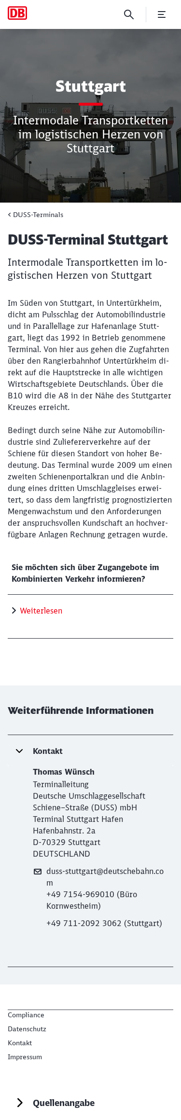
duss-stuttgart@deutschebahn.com (105, 877)
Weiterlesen (41, 610)
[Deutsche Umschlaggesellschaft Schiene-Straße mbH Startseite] (17, 13)
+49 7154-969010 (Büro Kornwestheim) (91, 900)
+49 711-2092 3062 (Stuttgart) (104, 923)
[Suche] (128, 14)
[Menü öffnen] (161, 14)
